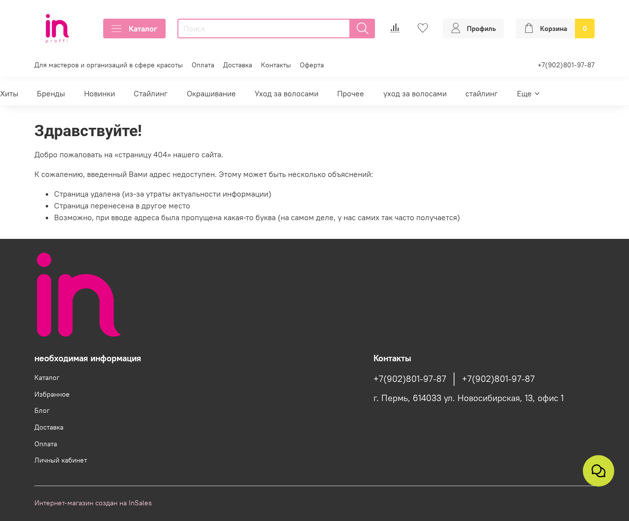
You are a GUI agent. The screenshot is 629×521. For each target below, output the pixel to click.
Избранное (52, 394)
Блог (42, 410)
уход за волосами (415, 93)
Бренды (51, 93)
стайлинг (481, 93)
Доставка (237, 64)
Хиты (9, 93)
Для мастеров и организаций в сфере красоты (108, 64)
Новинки (99, 93)
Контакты (276, 64)
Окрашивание (211, 93)
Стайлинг (151, 93)
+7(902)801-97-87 (566, 64)
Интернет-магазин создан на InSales (93, 502)
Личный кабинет (60, 460)
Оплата (203, 64)
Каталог (143, 28)
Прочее (350, 93)
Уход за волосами (286, 93)
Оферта (312, 64)
